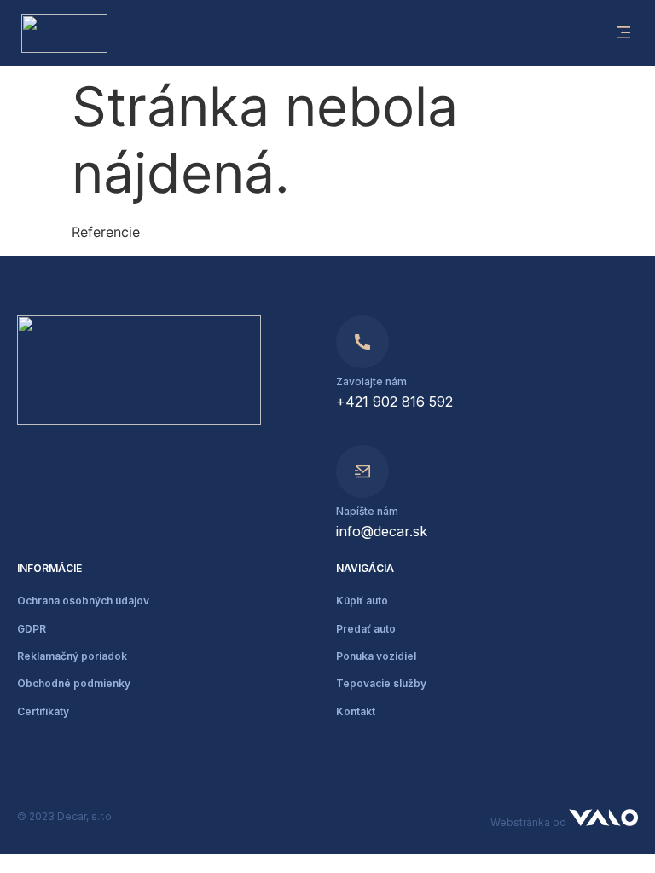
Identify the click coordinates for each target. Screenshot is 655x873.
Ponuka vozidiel (376, 656)
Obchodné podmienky (73, 683)
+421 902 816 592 (394, 401)
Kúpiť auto (362, 600)
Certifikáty (43, 711)
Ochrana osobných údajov (83, 600)
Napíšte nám (367, 511)
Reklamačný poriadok (72, 656)
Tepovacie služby (381, 683)
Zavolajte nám (371, 381)
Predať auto (366, 628)
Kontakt (355, 711)
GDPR (31, 628)
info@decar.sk (381, 531)
